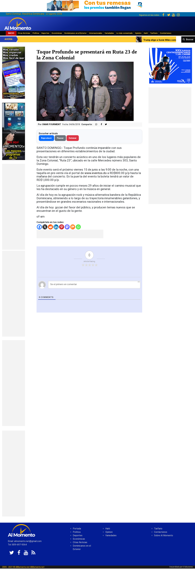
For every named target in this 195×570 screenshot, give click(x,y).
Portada (77, 528)
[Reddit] (50, 226)
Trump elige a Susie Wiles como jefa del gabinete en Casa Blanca (147, 40)
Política (36, 33)
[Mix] (72, 226)
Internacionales (95, 33)
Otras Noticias (24, 33)
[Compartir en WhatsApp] (95, 124)
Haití (146, 33)
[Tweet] (105, 124)
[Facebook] (39, 226)
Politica (77, 532)
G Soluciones (188, 567)
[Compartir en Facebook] (100, 124)
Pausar (60, 138)
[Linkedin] (56, 226)
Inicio (11, 33)
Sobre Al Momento (163, 535)
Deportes (45, 33)
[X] (44, 226)
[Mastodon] (67, 226)
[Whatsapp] (78, 226)
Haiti (107, 528)
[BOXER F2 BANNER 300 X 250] (170, 65)
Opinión (138, 33)
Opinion (109, 532)
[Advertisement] (13, 207)
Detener (73, 138)
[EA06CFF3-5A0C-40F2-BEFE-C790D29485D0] (13, 131)
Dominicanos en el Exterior (75, 33)
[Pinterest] (61, 226)
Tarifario (154, 33)
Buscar (190, 39)
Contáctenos (165, 33)
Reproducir (46, 138)
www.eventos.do (96, 173)
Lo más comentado (124, 33)
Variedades (109, 33)
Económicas (57, 33)
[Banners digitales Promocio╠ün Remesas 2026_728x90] (97, 4)
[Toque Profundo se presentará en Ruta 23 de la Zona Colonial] (85, 91)
